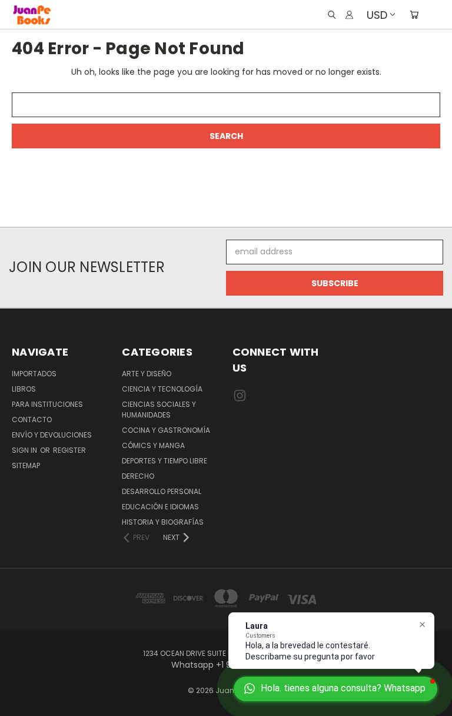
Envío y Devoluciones (52, 435)
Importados (34, 374)
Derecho (138, 476)
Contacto (32, 420)
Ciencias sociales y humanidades (159, 409)
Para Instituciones (47, 404)
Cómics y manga (153, 445)
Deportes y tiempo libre (164, 461)
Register (69, 450)
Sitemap (26, 465)
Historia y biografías (163, 522)
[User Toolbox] (349, 14)
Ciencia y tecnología (162, 389)
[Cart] (414, 14)
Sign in (25, 450)
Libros (24, 389)
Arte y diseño (146, 374)
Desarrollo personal (161, 491)
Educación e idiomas (160, 507)
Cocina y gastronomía (166, 430)
